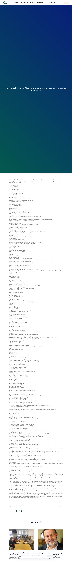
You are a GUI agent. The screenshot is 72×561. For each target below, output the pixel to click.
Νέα (46, 2)
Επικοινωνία (52, 2)
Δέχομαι (50, 555)
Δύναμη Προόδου (24, 2)
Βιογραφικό (32, 2)
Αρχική (16, 2)
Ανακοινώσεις (40, 2)
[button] (16, 511)
